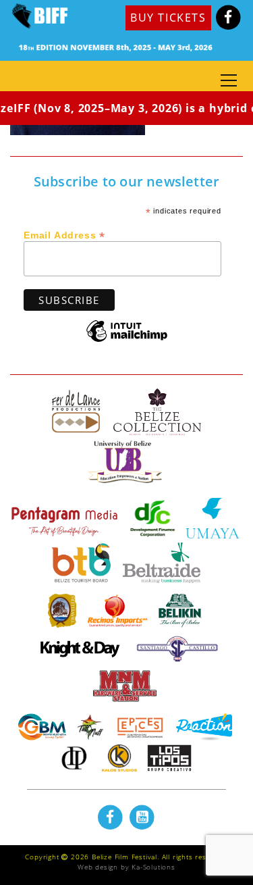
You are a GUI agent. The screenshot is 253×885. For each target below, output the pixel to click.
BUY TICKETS (168, 17)
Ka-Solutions (153, 866)
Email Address (64, 234)
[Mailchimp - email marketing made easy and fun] (127, 341)
